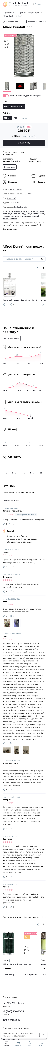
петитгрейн (38, 211)
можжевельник (10, 216)
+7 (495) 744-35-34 (13, 1003)
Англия (29, 194)
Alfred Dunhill (15, 189)
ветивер (22, 216)
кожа (41, 214)
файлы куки (23, 1033)
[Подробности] (35, 136)
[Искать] (42, 259)
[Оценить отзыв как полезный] (4, 304)
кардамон (25, 214)
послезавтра (18, 152)
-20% (28, 127)
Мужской (11, 198)
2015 (17, 202)
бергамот (15, 214)
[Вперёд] (43, 268)
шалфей (13, 218)
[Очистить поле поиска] (43, 4)
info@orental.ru (12, 1019)
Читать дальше (10, 229)
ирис (10, 211)
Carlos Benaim (21, 207)
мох (29, 216)
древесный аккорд (23, 211)
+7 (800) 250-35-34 (13, 1011)
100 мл (6, 960)
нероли (35, 214)
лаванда (6, 214)
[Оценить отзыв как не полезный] (11, 304)
